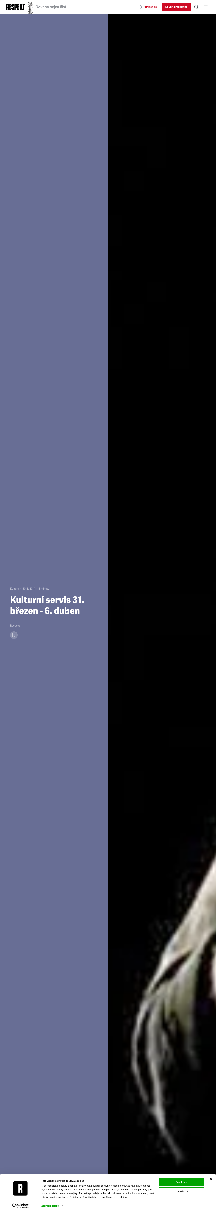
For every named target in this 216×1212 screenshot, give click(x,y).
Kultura (14, 588)
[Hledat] (196, 7)
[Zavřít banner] (211, 1179)
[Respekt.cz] (15, 7)
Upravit (180, 1191)
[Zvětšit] (162, 613)
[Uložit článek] (14, 635)
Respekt (15, 625)
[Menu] (206, 7)
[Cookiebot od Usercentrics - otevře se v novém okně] (20, 1205)
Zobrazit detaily (50, 1205)
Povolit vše (182, 1182)
